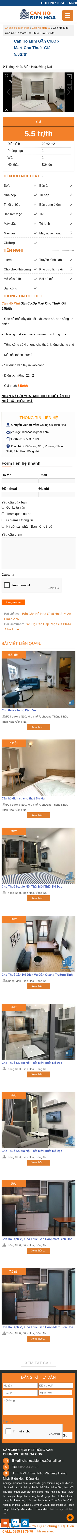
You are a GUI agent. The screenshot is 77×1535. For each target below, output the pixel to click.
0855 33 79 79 (28, 1467)
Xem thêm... (38, 727)
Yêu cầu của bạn (14, 502)
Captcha (8, 574)
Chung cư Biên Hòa (17, 27)
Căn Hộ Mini (11, 303)
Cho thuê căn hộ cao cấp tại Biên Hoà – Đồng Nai (38, 14)
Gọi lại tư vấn (15, 507)
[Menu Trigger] (67, 15)
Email (42, 475)
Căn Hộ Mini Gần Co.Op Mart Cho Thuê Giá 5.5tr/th (36, 47)
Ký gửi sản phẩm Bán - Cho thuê (29, 526)
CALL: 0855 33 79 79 (17, 1531)
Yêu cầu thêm (12, 534)
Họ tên (6, 475)
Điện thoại (9, 488)
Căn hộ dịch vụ (41, 27)
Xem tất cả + (38, 1363)
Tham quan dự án (18, 514)
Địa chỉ (43, 488)
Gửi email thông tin (19, 520)
